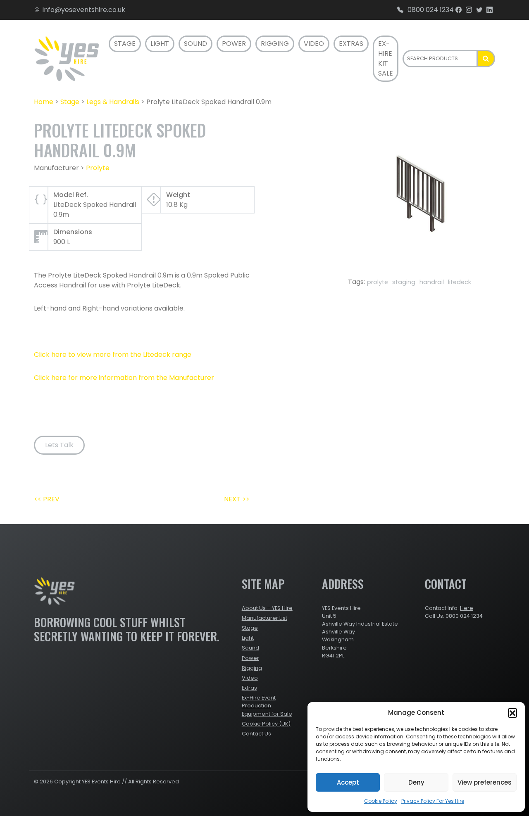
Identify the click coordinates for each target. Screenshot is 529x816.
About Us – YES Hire (267, 608)
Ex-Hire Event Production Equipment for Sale (267, 705)
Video (314, 43)
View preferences (485, 782)
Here (466, 608)
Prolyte (98, 168)
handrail (431, 282)
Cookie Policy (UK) (266, 723)
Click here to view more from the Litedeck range (112, 354)
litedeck (459, 282)
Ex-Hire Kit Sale (385, 58)
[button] (512, 713)
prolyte (377, 282)
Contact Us (256, 733)
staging (403, 282)
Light (159, 43)
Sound (195, 43)
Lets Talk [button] (59, 445)
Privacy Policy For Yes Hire (432, 800)
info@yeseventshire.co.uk (84, 9)
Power (234, 43)
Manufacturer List (264, 617)
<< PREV (47, 499)
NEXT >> (237, 499)
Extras (351, 43)
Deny (416, 782)
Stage (125, 43)
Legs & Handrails (112, 102)
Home (43, 102)
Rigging (275, 43)
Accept (348, 782)
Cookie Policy (380, 800)
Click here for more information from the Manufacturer (124, 377)
